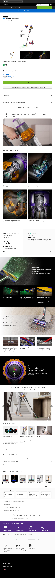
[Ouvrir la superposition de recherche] (42, 5)
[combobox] (13, 1)
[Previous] (3, 55)
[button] (27, 55)
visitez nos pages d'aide (31, 539)
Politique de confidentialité (9, 572)
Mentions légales (30, 572)
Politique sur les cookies (16, 572)
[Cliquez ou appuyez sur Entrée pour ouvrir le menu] (3, 4)
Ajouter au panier (44, 7)
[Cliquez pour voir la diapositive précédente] (3, 406)
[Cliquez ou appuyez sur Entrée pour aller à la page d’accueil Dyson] (6, 5)
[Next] (51, 55)
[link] (8, 252)
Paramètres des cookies (24, 572)
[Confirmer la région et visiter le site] (51, 1)
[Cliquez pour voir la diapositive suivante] (51, 406)
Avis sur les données (35, 572)
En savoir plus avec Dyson (7, 566)
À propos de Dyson (6, 563)
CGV (4, 572)
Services (4, 560)
